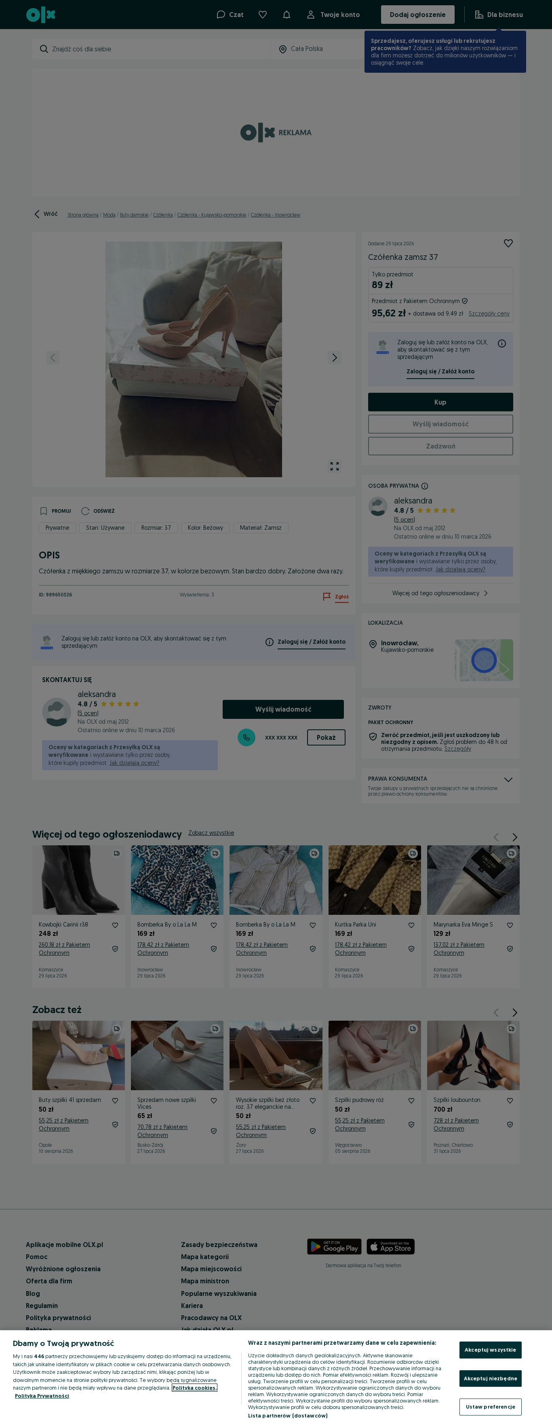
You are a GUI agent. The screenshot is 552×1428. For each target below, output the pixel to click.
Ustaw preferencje (490, 1406)
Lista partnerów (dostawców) (288, 1415)
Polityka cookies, (195, 1387)
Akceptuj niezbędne (490, 1378)
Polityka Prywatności (42, 1395)
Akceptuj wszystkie (490, 1349)
